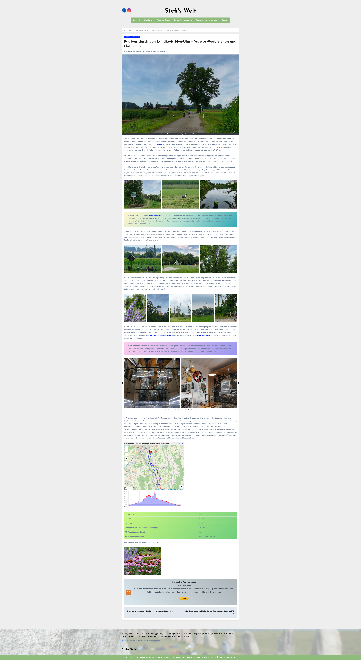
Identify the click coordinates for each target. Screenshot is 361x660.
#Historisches (140, 51)
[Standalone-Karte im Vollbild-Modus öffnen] (179, 443)
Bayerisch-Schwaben (132, 37)
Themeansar (230, 657)
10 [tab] (195, 409)
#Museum (149, 51)
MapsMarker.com (159, 489)
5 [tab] (179, 409)
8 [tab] (188, 409)
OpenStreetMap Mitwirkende (176, 489)
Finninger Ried (157, 144)
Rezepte (225, 20)
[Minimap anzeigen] (182, 486)
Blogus (220, 657)
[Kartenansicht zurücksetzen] (126, 458)
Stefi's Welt (180, 11)
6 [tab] (182, 409)
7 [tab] (185, 409)
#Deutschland (130, 51)
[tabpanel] (179, 383)
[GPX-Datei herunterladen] (181, 443)
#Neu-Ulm (156, 51)
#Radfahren (164, 51)
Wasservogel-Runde (156, 215)
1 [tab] (165, 409)
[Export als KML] (182, 443)
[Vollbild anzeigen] (126, 454)
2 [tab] (169, 409)
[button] (126, 447)
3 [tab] (172, 409)
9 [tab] (192, 409)
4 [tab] (175, 409)
